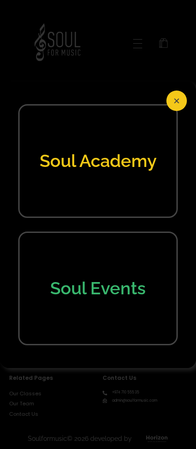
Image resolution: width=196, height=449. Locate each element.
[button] (176, 101)
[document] (98, 224)
